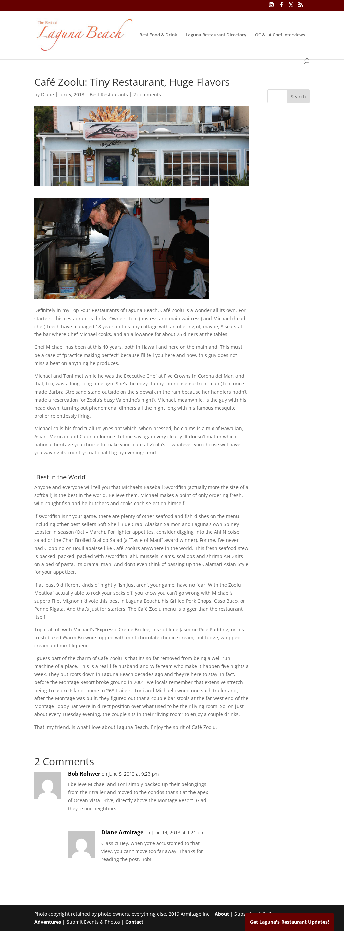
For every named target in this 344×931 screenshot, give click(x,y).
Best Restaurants (109, 94)
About (222, 913)
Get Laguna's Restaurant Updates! (289, 922)
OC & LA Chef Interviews (280, 35)
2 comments (147, 94)
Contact (134, 922)
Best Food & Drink (158, 35)
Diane (47, 94)
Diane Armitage (122, 832)
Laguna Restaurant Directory (216, 35)
